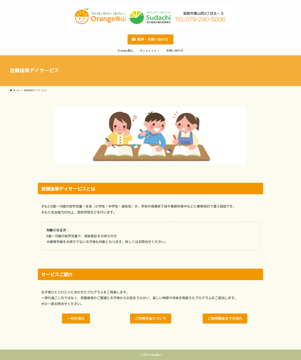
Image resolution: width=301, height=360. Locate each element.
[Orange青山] (150, 17)
